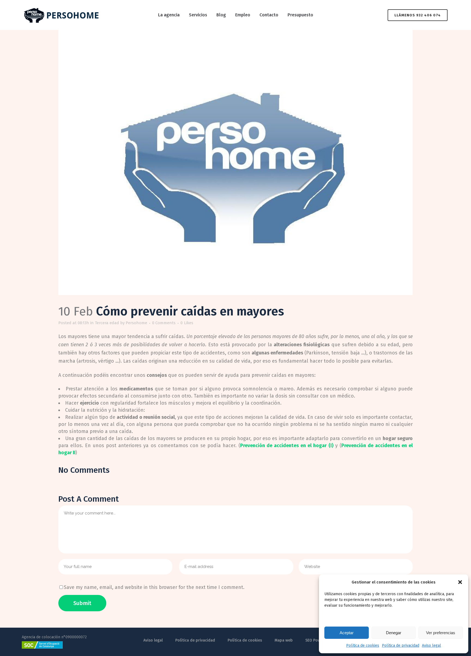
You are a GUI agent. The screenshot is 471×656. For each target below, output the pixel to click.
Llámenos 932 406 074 (417, 15)
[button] (460, 582)
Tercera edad (107, 322)
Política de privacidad (400, 645)
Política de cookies (362, 645)
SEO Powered (317, 640)
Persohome (136, 322)
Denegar (393, 632)
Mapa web (283, 640)
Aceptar (347, 632)
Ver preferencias (440, 632)
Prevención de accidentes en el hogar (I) (286, 446)
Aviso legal (431, 645)
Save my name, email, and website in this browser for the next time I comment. (154, 587)
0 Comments (164, 322)
